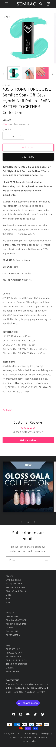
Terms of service (19, 737)
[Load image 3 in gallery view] (42, 73)
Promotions (12, 671)
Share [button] (9, 409)
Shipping (6, 124)
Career (9, 627)
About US (11, 612)
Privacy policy (46, 734)
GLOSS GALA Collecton (28, 488)
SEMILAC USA (16, 734)
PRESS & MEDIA (13, 635)
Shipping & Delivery (16, 660)
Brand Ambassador (16, 620)
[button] (6, 3)
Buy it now (28, 156)
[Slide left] (3, 74)
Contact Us (12, 616)
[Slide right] (52, 74)
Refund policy (31, 734)
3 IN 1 (8, 595)
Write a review (28, 440)
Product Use (13, 649)
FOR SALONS (12, 631)
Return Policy (13, 656)
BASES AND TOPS (14, 583)
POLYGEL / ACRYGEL (15, 587)
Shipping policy (29, 741)
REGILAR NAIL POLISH (16, 591)
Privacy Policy (14, 652)
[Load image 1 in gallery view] (13, 73)
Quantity (7, 129)
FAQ (8, 645)
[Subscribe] (46, 560)
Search (10, 576)
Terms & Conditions (16, 664)
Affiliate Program (16, 623)
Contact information (38, 737)
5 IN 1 (8, 598)
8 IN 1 (8, 602)
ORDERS (10, 667)
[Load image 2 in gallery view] (28, 73)
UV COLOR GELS (13, 580)
